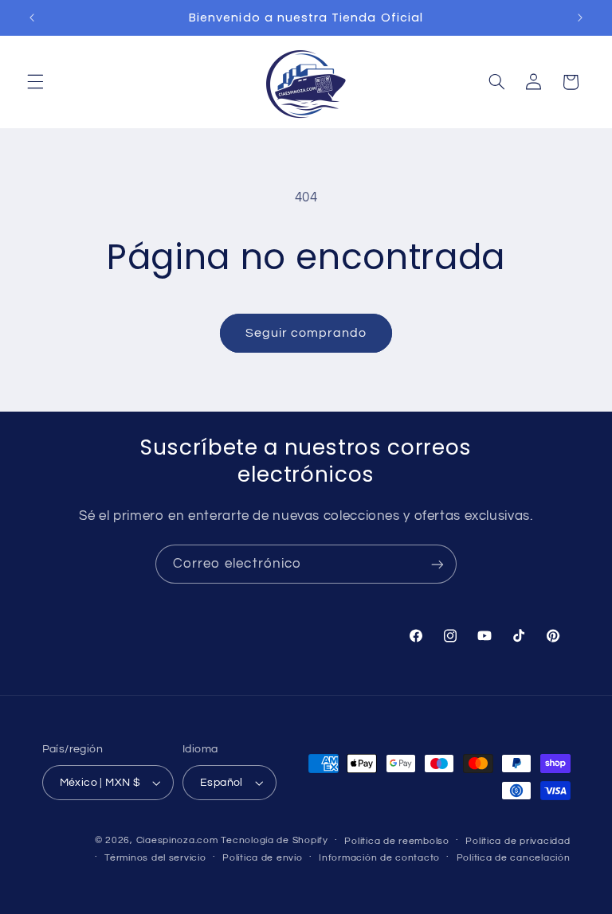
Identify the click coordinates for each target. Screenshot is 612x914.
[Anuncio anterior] (31, 17)
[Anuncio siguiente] (580, 17)
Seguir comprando (306, 332)
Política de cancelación (514, 857)
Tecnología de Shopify (274, 840)
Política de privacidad (517, 841)
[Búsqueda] (496, 82)
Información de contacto (379, 857)
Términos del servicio (155, 857)
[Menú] (35, 82)
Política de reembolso (396, 841)
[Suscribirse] (437, 564)
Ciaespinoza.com (177, 840)
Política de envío (262, 857)
